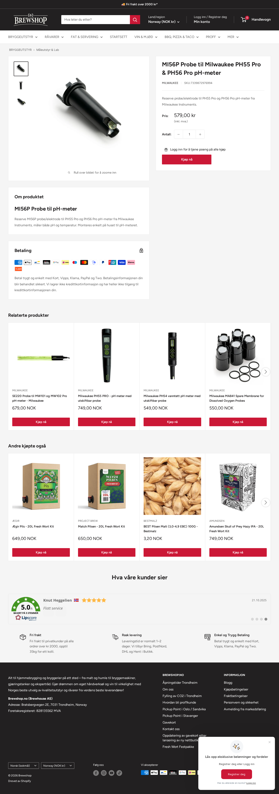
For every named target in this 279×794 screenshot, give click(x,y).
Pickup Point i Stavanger (180, 716)
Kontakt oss (171, 729)
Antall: (167, 134)
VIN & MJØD (143, 37)
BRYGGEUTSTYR (20, 37)
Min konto (202, 22)
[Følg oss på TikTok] (119, 773)
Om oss (168, 689)
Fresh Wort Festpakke (178, 747)
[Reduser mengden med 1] (178, 134)
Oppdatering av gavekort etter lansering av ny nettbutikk (184, 738)
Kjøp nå (186, 160)
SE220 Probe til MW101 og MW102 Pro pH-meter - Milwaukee (39, 398)
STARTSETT (118, 37)
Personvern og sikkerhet (241, 702)
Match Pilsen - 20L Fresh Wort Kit (101, 526)
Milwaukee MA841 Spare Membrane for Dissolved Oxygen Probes (236, 398)
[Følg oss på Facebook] (96, 773)
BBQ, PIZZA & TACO (179, 37)
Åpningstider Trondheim (180, 683)
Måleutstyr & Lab (47, 49)
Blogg (228, 683)
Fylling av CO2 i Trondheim (182, 696)
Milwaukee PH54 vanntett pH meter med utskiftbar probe (172, 398)
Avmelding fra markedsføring (245, 709)
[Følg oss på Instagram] (104, 773)
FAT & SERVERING (84, 37)
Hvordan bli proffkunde (179, 702)
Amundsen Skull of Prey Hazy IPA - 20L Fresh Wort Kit (236, 529)
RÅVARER (52, 37)
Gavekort (169, 722)
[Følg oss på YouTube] (111, 773)
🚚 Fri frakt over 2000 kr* (139, 4)
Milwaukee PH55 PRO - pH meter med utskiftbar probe (105, 398)
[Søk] (135, 19)
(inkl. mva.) (181, 121)
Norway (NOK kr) (54, 765)
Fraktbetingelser (236, 696)
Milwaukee (170, 83)
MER (231, 37)
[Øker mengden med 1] (200, 134)
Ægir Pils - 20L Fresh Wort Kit (33, 526)
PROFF (211, 37)
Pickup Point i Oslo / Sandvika (184, 709)
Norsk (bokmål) (20, 765)
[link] (139, 609)
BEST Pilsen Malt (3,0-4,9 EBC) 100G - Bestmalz (171, 529)
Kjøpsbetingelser (236, 689)
